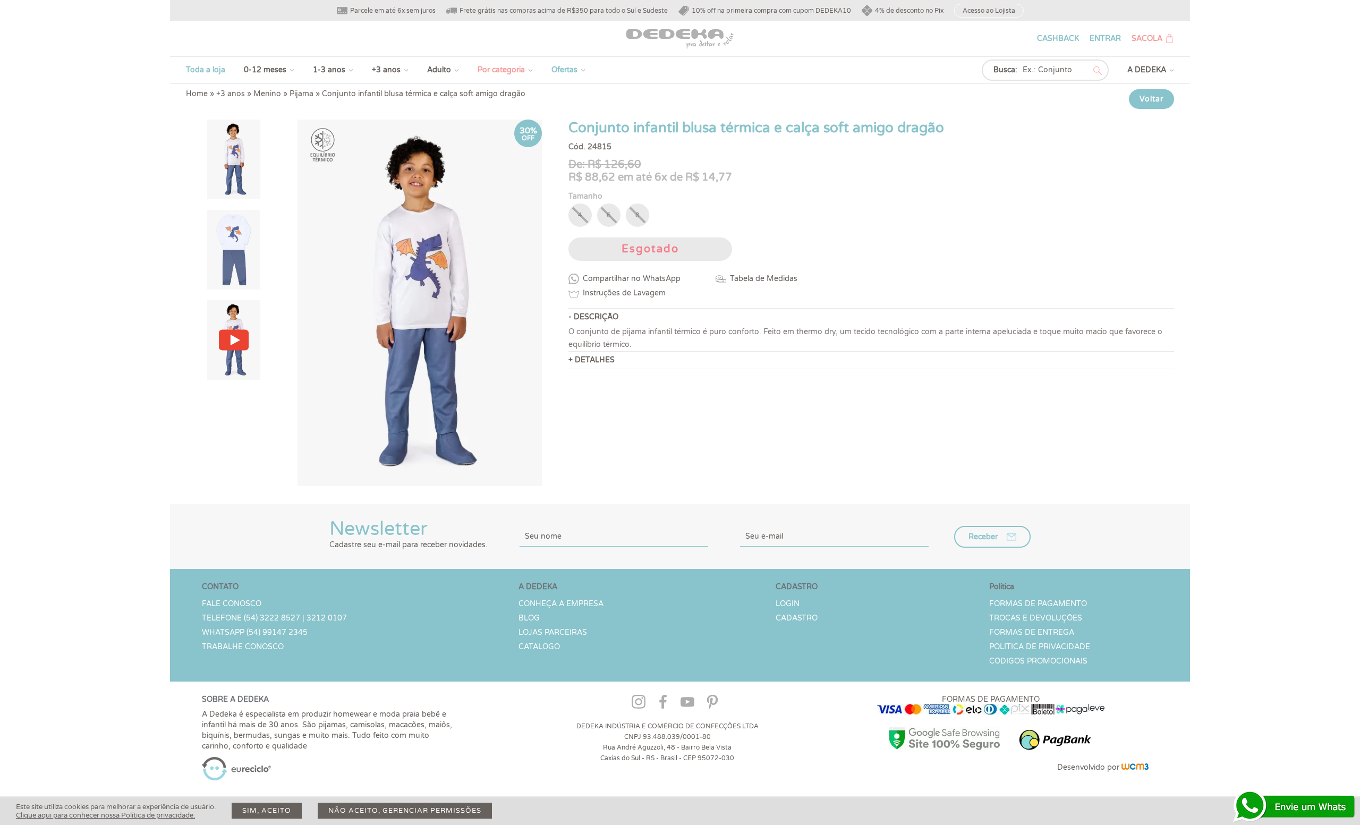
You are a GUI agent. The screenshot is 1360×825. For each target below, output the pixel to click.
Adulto (439, 69)
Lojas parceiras (552, 632)
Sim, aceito (266, 810)
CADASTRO (797, 618)
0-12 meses (265, 69)
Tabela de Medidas (763, 278)
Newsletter (408, 533)
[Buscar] (1097, 71)
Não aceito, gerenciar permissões (404, 810)
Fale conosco (231, 603)
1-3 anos (329, 69)
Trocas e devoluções (1035, 618)
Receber (983, 536)
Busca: (1005, 69)
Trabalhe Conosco (243, 646)
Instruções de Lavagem (624, 292)
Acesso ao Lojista (989, 10)
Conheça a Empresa (561, 603)
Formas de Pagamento (1038, 603)
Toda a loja (205, 69)
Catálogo (539, 646)
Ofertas (564, 69)
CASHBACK (1058, 38)
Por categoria (501, 69)
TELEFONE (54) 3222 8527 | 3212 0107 (274, 618)
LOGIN (788, 603)
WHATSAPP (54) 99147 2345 (255, 632)
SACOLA (1147, 38)
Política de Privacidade (1039, 646)
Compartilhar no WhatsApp (632, 278)
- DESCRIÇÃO (593, 316)
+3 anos (386, 69)
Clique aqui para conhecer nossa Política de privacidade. (105, 815)
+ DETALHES (591, 359)
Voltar (1151, 99)
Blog (529, 618)
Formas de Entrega (1031, 632)
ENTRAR (1105, 38)
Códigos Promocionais (1038, 661)
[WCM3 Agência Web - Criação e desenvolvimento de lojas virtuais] (1135, 767)
